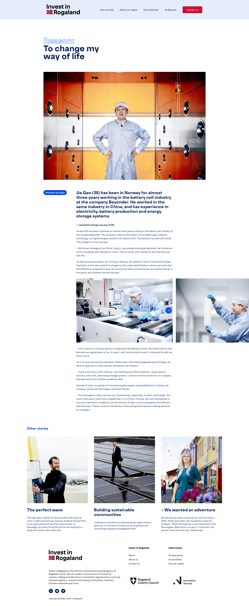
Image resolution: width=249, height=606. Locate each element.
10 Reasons (170, 9)
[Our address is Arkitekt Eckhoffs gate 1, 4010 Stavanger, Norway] (63, 591)
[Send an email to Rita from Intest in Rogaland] (57, 591)
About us (133, 559)
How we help (107, 9)
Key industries (151, 9)
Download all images (55, 192)
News (132, 555)
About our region (128, 9)
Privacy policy (176, 555)
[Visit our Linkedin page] (51, 591)
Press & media (176, 563)
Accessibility (175, 559)
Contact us (192, 9)
